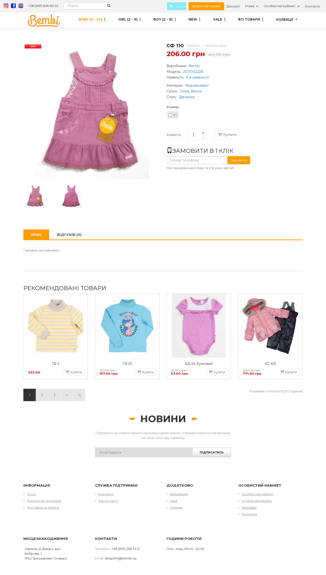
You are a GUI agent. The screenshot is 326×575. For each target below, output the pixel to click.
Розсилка (249, 514)
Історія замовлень (257, 501)
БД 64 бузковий (199, 364)
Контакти (312, 6)
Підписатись (212, 452)
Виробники (179, 494)
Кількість (174, 136)
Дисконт (233, 6)
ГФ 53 (127, 364)
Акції (174, 501)
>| (79, 395)
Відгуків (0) (69, 234)
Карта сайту (108, 501)
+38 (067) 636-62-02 (43, 6)
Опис (36, 234)
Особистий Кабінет (257, 494)
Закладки (249, 507)
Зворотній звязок (206, 6)
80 (175, 115)
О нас (31, 494)
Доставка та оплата (43, 507)
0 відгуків (193, 45)
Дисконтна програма (44, 501)
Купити (230, 134)
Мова (249, 6)
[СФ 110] (35, 195)
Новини (176, 507)
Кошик (178, 6)
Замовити (239, 160)
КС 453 (270, 364)
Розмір (173, 107)
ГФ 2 (55, 364)
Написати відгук (216, 45)
